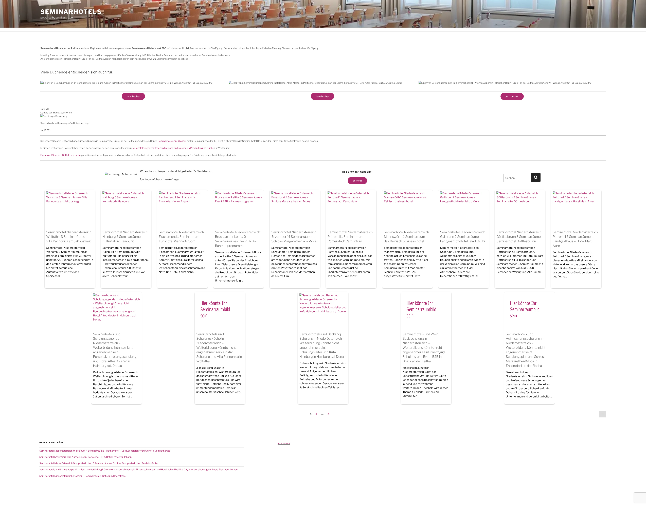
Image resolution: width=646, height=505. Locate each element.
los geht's (357, 180)
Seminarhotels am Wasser (172, 140)
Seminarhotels (71, 11)
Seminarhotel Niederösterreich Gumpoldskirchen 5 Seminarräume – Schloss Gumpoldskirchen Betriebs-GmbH (98, 463)
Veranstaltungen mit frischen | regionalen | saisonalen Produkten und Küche (173, 148)
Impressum (284, 443)
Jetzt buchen (133, 96)
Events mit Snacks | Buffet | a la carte (60, 155)
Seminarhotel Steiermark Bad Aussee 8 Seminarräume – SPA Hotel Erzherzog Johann (85, 456)
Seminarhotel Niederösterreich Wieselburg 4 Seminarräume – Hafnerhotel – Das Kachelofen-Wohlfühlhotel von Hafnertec (104, 450)
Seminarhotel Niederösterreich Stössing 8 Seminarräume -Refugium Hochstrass (82, 475)
